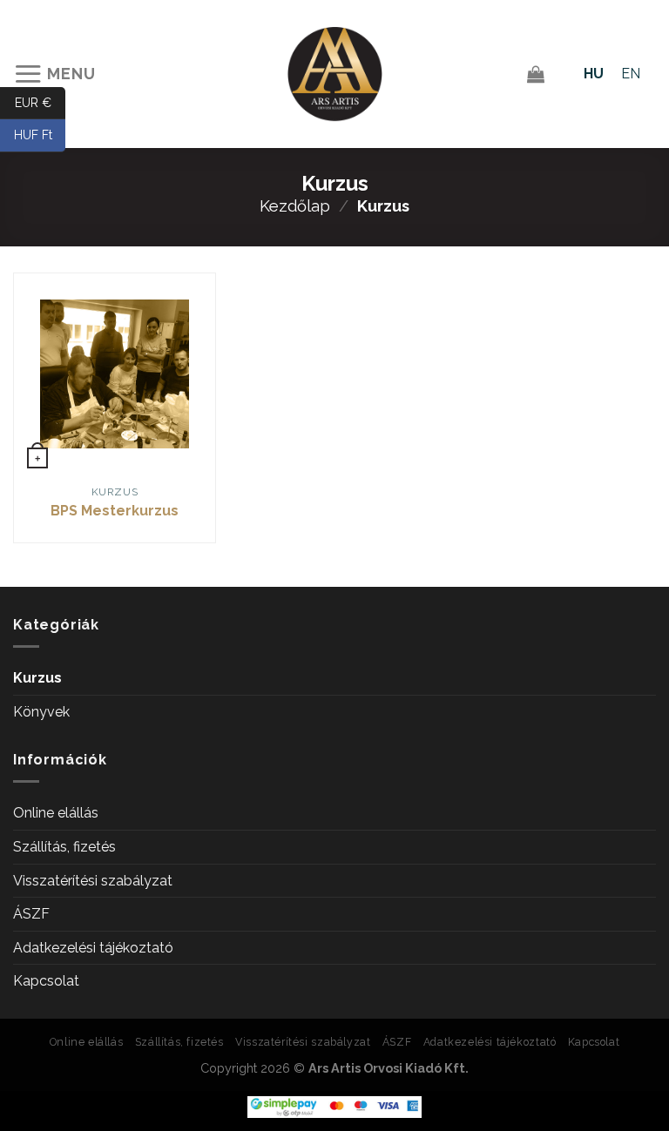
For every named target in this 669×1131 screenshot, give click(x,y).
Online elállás (55, 812)
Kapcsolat (46, 981)
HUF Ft (39, 135)
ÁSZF (31, 913)
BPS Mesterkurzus (115, 510)
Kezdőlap (295, 206)
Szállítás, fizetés (64, 846)
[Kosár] (535, 74)
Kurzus (37, 678)
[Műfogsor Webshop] (334, 74)
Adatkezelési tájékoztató (93, 947)
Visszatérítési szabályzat (92, 880)
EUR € (40, 102)
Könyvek (41, 712)
